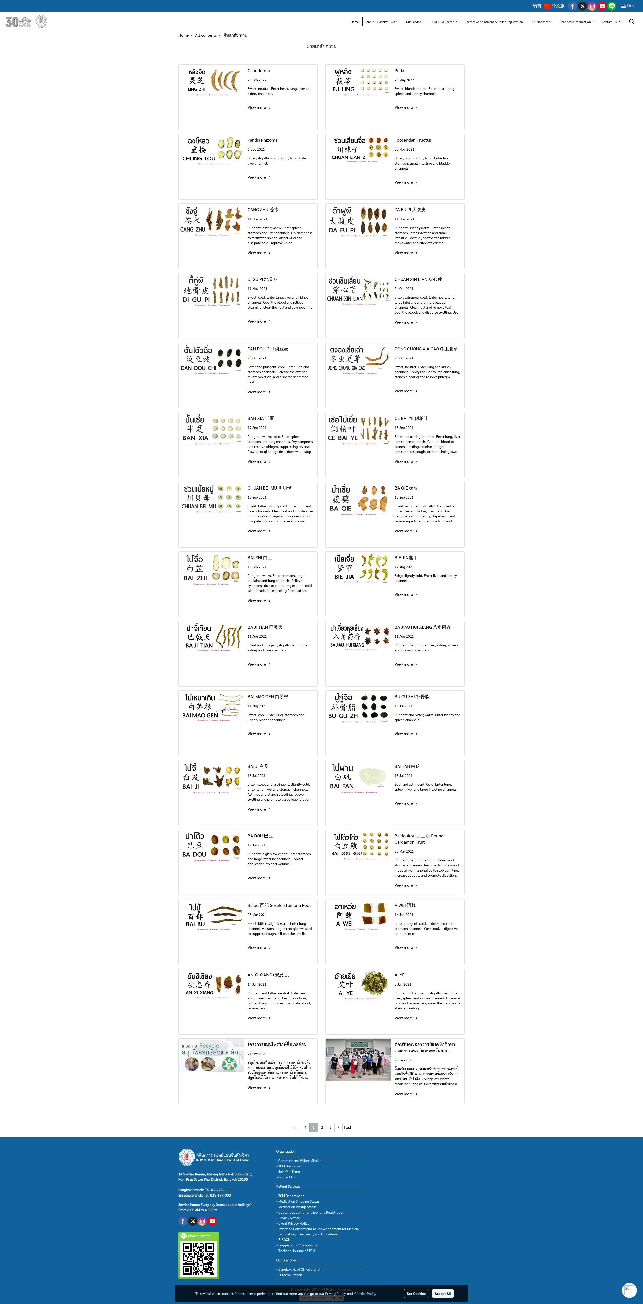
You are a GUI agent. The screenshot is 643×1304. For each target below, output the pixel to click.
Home (355, 22)
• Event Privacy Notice (292, 1223)
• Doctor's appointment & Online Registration (310, 1212)
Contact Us (609, 22)
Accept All (443, 1293)
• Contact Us (285, 1177)
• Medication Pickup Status (296, 1206)
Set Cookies (416, 1293)
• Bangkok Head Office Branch (299, 1269)
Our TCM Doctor (443, 22)
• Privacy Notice (288, 1217)
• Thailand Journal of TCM (295, 1250)
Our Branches (540, 22)
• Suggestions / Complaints (296, 1245)
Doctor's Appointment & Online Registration (494, 22)
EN (629, 6)
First (296, 1127)
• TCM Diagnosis (288, 1166)
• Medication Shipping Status (297, 1201)
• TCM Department (290, 1195)
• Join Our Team (288, 1171)
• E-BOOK (283, 1239)
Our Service (414, 22)
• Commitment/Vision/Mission (299, 1160)
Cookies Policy (365, 1293)
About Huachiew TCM (381, 22)
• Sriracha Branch (289, 1274)
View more (257, 107)
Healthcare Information (576, 22)
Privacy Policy (335, 1293)
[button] (631, 21)
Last (347, 1127)
